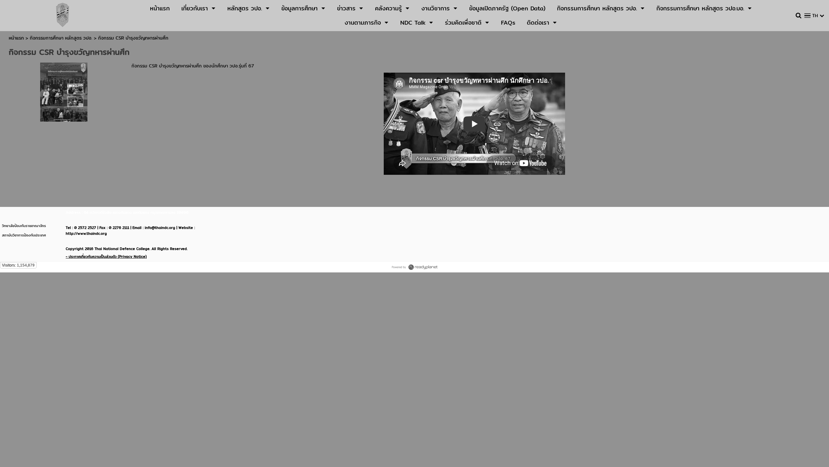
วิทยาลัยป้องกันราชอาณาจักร (24, 226)
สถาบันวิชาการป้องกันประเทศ (24, 235)
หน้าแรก (16, 38)
